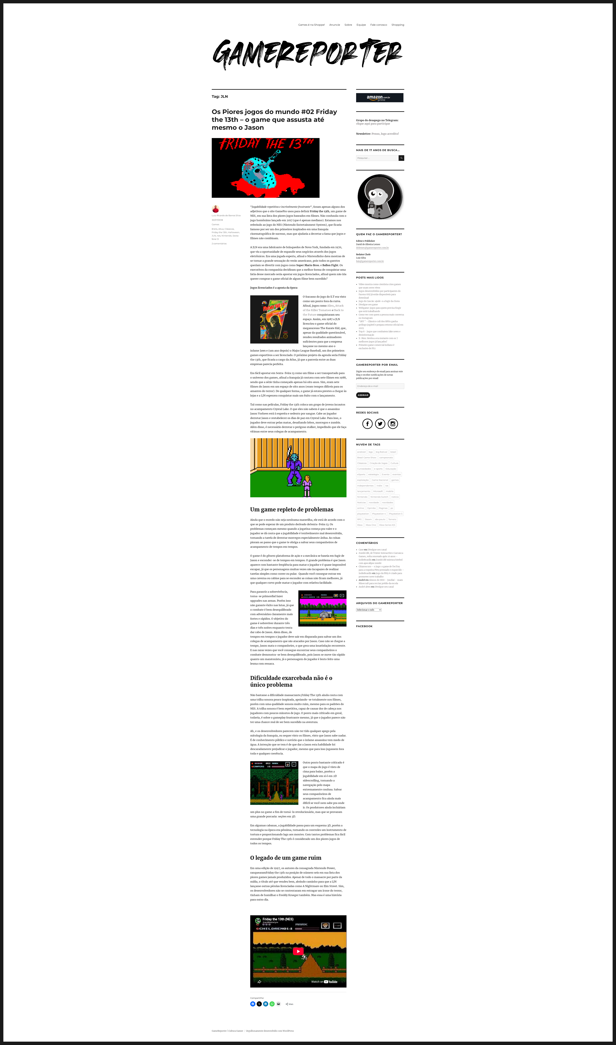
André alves (365, 586)
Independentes (365, 485)
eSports (361, 474)
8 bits (214, 229)
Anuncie (334, 24)
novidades (387, 502)
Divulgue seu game (368, 304)
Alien (330, 305)
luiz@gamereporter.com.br (370, 261)
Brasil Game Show (366, 457)
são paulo (380, 519)
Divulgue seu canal (377, 549)
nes (219, 235)
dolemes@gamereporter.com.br (372, 247)
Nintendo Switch (379, 497)
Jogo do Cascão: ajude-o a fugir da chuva (379, 301)
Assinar (363, 395)
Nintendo (227, 235)
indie (379, 485)
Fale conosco (378, 24)
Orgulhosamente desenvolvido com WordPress (270, 1031)
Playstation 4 (379, 513)
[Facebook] (367, 423)
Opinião (371, 508)
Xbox (360, 525)
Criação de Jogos (378, 463)
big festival (381, 452)
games (395, 480)
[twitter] (380, 423)
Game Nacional (380, 480)
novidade (374, 502)
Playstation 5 (395, 513)
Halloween (233, 232)
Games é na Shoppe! (311, 24)
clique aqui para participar (373, 123)
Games (215, 224)
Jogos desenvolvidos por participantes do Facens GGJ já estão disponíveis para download (380, 294)
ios (386, 485)
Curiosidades (364, 468)
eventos (397, 474)
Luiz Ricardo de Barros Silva (226, 215)
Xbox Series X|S (387, 525)
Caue (361, 549)
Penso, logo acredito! (385, 133)
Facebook (364, 626)
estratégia (373, 474)
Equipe (361, 24)
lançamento (363, 491)
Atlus (221, 229)
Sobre (348, 24)
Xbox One (371, 525)
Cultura (394, 463)
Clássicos (229, 229)
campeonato (386, 457)
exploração (363, 480)
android (361, 452)
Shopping (398, 24)
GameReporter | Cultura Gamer (227, 1031)
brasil (393, 452)
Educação (391, 468)
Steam (368, 519)
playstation (363, 513)
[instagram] (393, 423)
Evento (385, 474)
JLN (214, 235)
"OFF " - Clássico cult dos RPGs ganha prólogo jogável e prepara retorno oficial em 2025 (381, 325)
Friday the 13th (219, 232)
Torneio (392, 519)
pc (392, 508)
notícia (395, 497)
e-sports (378, 468)
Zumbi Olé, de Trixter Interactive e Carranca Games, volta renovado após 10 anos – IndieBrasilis (381, 556)
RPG (359, 519)
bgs (371, 452)
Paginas (383, 508)
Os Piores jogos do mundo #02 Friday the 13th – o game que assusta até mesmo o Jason (274, 119)
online (360, 508)
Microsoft (378, 491)
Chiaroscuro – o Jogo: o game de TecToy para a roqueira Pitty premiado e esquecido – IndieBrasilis (381, 570)
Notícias (361, 502)
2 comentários (219, 243)
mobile (390, 491)
